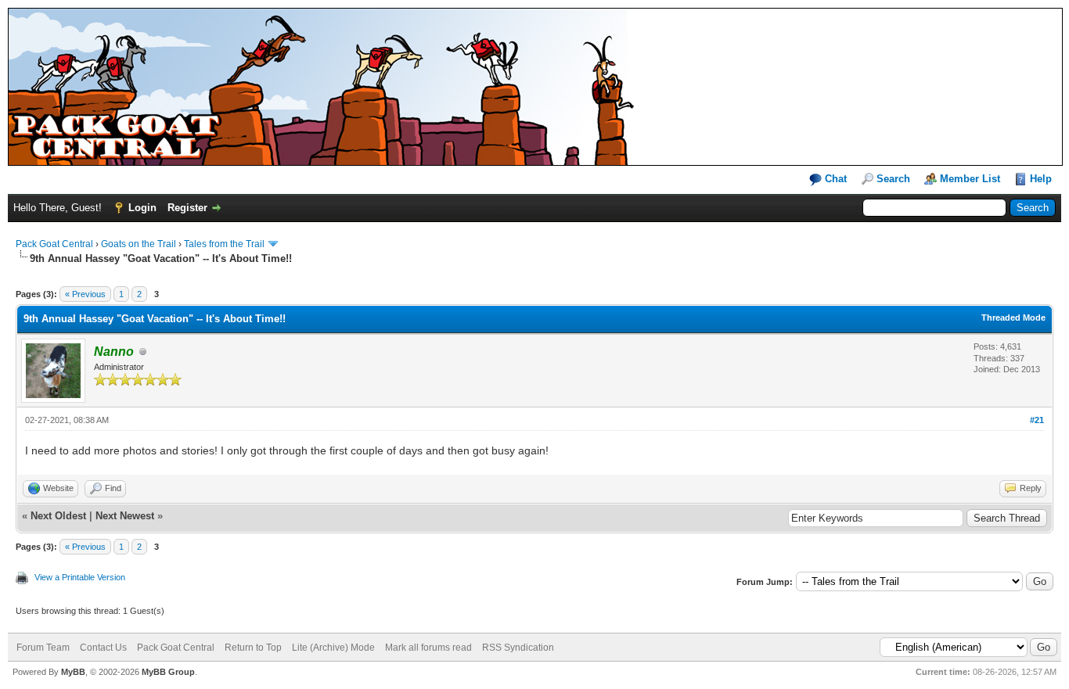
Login (142, 208)
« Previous (85, 294)
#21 (1037, 420)
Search (893, 179)
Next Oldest (58, 516)
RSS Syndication (518, 647)
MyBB (73, 671)
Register (187, 208)
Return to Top (253, 647)
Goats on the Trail (138, 244)
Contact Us (103, 647)
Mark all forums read (428, 647)
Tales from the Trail (224, 244)
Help (1041, 179)
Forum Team (43, 647)
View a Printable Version (79, 577)
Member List (970, 179)
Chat (834, 179)
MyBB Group (168, 671)
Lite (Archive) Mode (333, 647)
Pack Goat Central (54, 244)
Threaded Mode (1013, 317)
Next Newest (124, 516)
